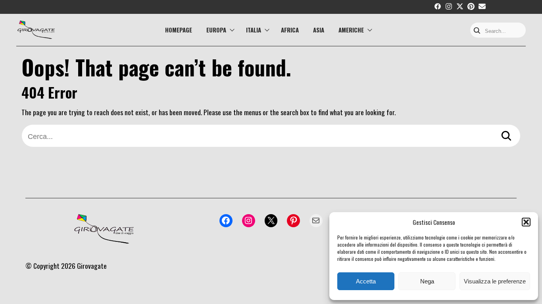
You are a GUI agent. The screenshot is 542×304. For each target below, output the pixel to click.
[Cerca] (506, 137)
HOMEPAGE (178, 29)
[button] (526, 222)
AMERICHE (351, 29)
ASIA (318, 29)
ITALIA (253, 29)
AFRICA (290, 29)
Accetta (366, 281)
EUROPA (216, 29)
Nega (427, 281)
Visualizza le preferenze (495, 281)
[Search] (477, 31)
